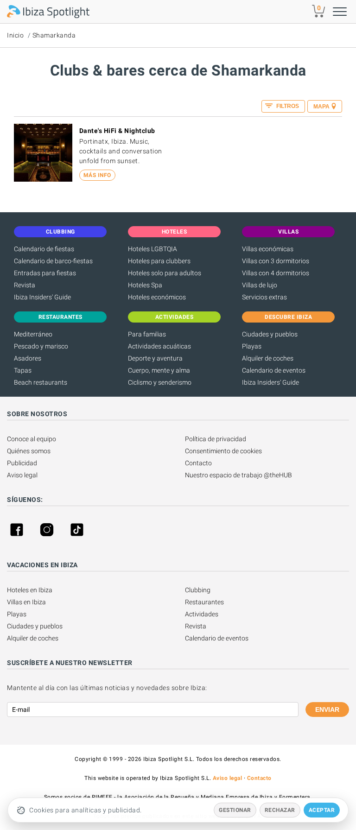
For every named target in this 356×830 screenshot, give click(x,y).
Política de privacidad (215, 439)
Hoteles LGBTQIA (152, 249)
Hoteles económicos (157, 297)
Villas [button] (288, 231)
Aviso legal (22, 475)
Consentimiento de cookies (223, 451)
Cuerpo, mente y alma (159, 370)
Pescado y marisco (41, 346)
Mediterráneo (33, 334)
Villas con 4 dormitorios (275, 273)
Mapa (321, 106)
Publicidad (22, 463)
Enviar (327, 709)
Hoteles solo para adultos (164, 273)
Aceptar (322, 810)
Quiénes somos (29, 451)
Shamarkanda (54, 35)
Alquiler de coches (267, 358)
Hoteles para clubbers (159, 261)
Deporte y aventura (155, 358)
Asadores (27, 358)
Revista (24, 285)
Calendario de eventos (273, 370)
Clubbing (197, 590)
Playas (251, 346)
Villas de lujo (259, 285)
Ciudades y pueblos (270, 334)
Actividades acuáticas (159, 346)
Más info (97, 175)
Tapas (23, 370)
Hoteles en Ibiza (29, 590)
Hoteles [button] (174, 231)
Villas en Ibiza (26, 602)
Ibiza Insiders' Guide (42, 297)
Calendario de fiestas (44, 249)
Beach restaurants (40, 382)
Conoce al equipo (31, 439)
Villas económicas (267, 249)
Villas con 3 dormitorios (275, 261)
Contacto (198, 463)
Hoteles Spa (145, 285)
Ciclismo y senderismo (159, 382)
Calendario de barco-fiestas (53, 261)
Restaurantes (204, 602)
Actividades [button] (174, 317)
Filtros (287, 106)
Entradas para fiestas (45, 273)
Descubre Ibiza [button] (288, 317)
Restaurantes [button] (60, 317)
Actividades (201, 614)
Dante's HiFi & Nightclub (117, 130)
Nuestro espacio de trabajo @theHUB (238, 475)
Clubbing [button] (60, 231)
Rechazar (280, 810)
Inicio (15, 35)
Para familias (147, 334)
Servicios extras (264, 297)
